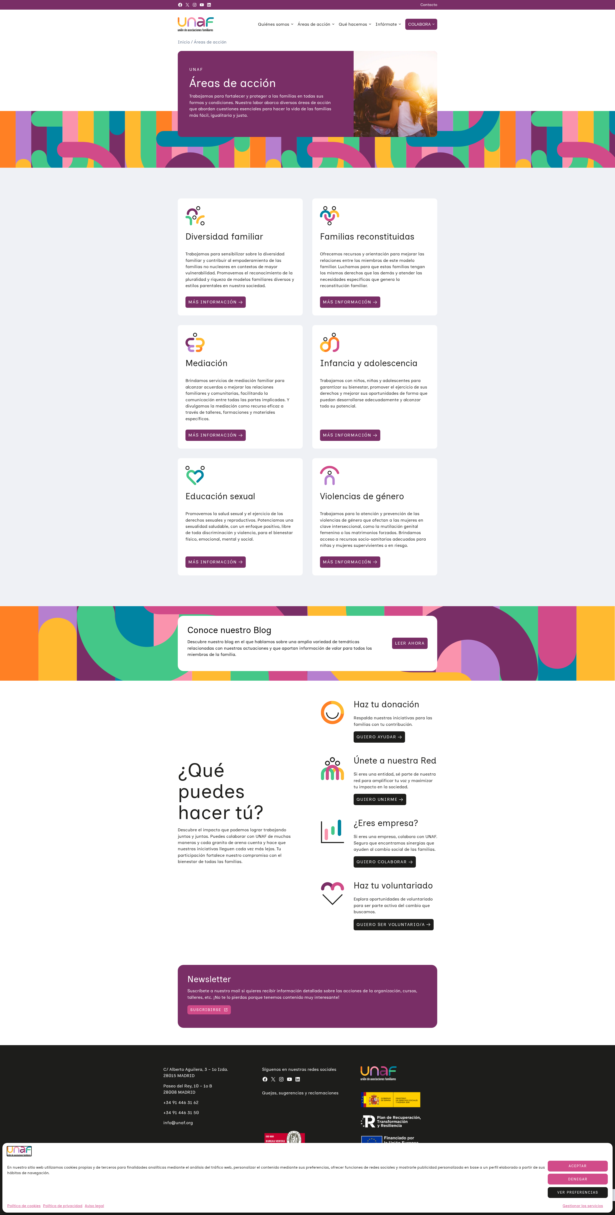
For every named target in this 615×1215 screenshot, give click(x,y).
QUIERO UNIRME (377, 799)
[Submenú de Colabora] (433, 24)
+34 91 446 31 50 (181, 1112)
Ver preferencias (577, 1192)
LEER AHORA (410, 643)
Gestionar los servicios (583, 1206)
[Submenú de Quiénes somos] (292, 24)
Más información (212, 302)
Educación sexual (220, 496)
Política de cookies (24, 1206)
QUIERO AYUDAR (376, 737)
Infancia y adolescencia (369, 363)
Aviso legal (94, 1206)
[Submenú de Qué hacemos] (370, 24)
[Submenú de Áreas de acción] (333, 24)
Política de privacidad (62, 1206)
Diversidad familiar (224, 236)
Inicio (184, 41)
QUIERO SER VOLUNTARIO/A (391, 924)
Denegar (578, 1179)
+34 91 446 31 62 (180, 1102)
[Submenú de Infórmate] (400, 24)
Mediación (206, 363)
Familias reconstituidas (367, 236)
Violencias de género (362, 496)
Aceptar (578, 1166)
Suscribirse (205, 1009)
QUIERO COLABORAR (382, 861)
